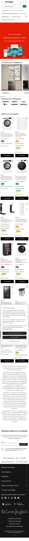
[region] (14, 324)
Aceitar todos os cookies (14, 333)
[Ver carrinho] (26, 2)
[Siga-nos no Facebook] (5, 498)
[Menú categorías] (3, 2)
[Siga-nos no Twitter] (9, 498)
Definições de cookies (14, 341)
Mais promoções (19, 145)
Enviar (23, 444)
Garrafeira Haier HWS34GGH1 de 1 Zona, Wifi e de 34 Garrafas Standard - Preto (7, 261)
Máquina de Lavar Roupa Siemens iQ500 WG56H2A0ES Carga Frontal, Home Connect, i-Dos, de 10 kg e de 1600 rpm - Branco (21, 261)
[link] (7, 123)
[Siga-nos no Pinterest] (15, 498)
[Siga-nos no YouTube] (18, 498)
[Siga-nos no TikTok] (12, 498)
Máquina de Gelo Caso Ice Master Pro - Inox (20, 303)
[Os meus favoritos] (23, 2)
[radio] (24, 16)
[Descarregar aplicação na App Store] (6, 504)
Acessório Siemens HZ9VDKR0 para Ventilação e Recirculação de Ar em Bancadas (7, 220)
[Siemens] (14, 104)
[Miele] (14, 102)
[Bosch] (5, 102)
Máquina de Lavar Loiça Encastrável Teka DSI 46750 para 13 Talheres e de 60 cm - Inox (21, 346)
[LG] (5, 104)
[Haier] (23, 102)
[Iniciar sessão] (20, 2)
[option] (7, 123)
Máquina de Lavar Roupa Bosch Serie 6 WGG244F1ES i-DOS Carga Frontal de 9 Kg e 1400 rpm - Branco (7, 178)
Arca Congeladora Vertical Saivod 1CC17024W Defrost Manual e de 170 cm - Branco (21, 220)
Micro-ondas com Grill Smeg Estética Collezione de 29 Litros (7, 346)
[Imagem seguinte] (12, 123)
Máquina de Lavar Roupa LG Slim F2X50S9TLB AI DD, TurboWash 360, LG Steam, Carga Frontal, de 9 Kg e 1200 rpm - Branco (21, 178)
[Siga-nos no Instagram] (2, 498)
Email (2, 442)
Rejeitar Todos (14, 337)
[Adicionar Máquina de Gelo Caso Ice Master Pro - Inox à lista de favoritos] (27, 287)
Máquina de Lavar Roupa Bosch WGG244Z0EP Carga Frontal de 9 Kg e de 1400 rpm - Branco (6, 135)
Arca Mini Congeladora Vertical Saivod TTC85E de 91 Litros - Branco (21, 135)
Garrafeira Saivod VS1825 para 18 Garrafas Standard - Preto (6, 304)
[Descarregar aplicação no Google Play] (18, 504)
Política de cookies (7, 329)
